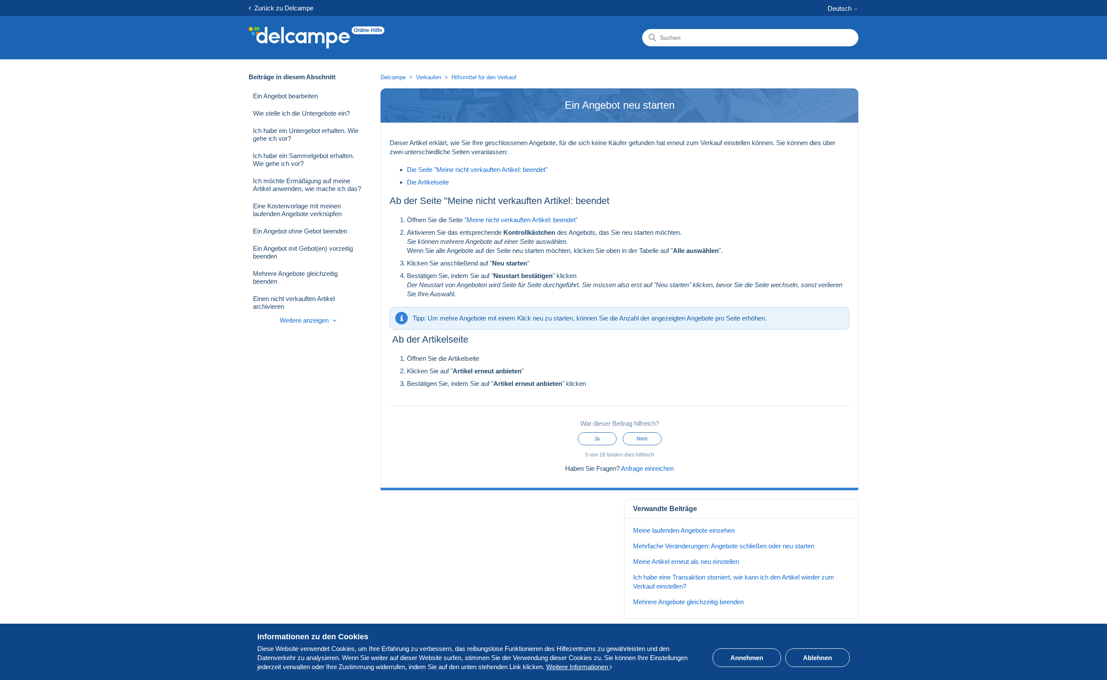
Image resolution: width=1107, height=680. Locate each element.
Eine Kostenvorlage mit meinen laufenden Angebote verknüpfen (297, 209)
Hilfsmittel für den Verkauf (483, 77)
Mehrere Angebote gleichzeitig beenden (295, 277)
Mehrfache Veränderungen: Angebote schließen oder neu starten (723, 546)
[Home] (299, 38)
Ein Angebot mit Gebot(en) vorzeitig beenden (303, 252)
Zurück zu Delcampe (282, 8)
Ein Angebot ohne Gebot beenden (300, 231)
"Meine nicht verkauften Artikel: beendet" (521, 219)
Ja (597, 439)
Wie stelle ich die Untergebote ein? (301, 113)
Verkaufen (428, 77)
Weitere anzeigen (305, 320)
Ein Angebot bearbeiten (285, 96)
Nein (642, 439)
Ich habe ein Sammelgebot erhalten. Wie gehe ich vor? (303, 159)
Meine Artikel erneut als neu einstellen (686, 561)
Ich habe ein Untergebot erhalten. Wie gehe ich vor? (305, 134)
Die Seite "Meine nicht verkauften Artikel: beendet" (477, 169)
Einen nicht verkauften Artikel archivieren (294, 302)
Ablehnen (817, 657)
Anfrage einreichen (647, 468)
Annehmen (746, 657)
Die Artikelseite (428, 182)
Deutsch (840, 8)
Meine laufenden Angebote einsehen (684, 530)
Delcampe (393, 77)
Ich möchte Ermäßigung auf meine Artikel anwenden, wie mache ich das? (307, 184)
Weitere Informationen (578, 666)
